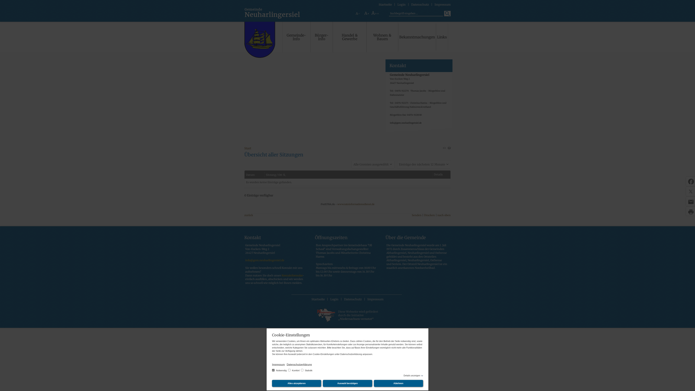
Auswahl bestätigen (347, 383)
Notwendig (281, 370)
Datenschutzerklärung (299, 364)
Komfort (295, 370)
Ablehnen (398, 383)
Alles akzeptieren (297, 383)
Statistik (308, 370)
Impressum (278, 364)
